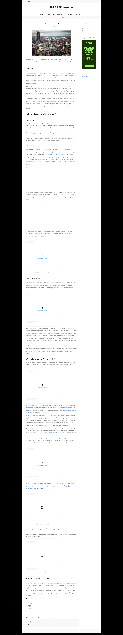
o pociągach (66, 345)
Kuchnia (48, 14)
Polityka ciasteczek (85, 76)
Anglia (40, 617)
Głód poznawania (61, 7)
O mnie (33, 617)
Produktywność (61, 14)
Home (55, 17)
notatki (47, 617)
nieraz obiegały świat (54, 432)
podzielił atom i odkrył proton (32, 161)
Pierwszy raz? (77, 14)
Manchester (44, 617)
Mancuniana (69, 14)
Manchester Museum (32, 407)
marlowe (47, 26)
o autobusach (54, 345)
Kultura (41, 14)
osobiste (50, 617)
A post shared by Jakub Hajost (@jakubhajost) (42, 272)
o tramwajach (60, 345)
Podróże (53, 14)
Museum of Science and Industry (68, 405)
